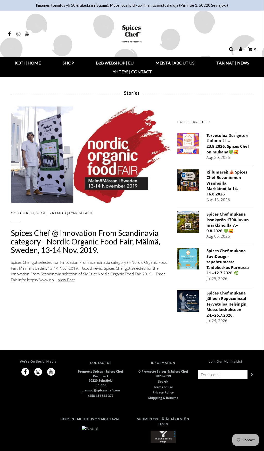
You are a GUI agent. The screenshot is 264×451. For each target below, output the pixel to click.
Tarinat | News (232, 62)
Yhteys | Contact (132, 71)
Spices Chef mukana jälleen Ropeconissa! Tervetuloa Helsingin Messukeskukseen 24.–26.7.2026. (226, 304)
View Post (66, 279)
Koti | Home (28, 62)
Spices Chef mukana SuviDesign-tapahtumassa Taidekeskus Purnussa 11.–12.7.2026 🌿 (228, 261)
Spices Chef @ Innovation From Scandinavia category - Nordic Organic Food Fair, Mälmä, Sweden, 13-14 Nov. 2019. (85, 241)
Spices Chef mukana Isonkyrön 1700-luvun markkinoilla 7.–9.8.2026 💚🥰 (228, 222)
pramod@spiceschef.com (100, 390)
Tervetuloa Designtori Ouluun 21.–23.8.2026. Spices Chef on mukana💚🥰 (228, 143)
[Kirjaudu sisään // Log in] (238, 49)
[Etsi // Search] (228, 49)
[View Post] (90, 154)
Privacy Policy (163, 392)
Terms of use (163, 387)
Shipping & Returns (163, 398)
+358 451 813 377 (100, 395)
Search (163, 381)
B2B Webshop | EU (115, 62)
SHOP (68, 62)
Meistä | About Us (174, 62)
